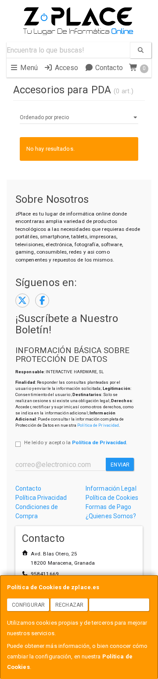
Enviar (120, 465)
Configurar (28, 605)
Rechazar (69, 605)
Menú (28, 68)
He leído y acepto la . (75, 442)
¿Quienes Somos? (111, 516)
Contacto (108, 68)
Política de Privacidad (98, 425)
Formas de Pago (108, 506)
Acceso (65, 68)
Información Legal (111, 488)
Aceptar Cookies (119, 605)
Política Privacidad (41, 497)
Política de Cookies (112, 497)
